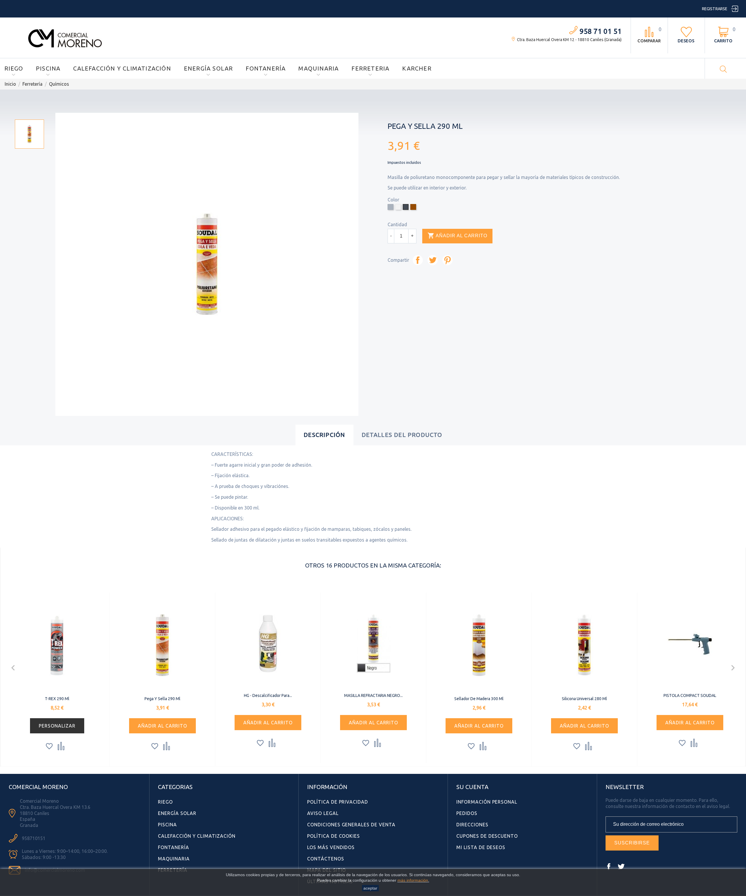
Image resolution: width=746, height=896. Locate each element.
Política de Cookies (333, 836)
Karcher (416, 68)
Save (447, 260)
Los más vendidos (331, 847)
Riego (13, 68)
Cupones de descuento (487, 836)
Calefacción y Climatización (122, 68)
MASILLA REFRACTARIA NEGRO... (373, 695)
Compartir (418, 260)
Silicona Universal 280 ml (584, 698)
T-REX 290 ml (57, 698)
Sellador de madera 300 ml (479, 698)
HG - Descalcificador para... (268, 695)
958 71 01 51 (601, 31)
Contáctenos (325, 858)
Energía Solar (208, 68)
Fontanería (266, 68)
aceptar (370, 888)
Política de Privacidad (337, 801)
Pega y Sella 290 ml (162, 698)
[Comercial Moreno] (65, 37)
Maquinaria (318, 68)
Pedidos (466, 813)
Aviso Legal (323, 813)
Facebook (608, 866)
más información (412, 880)
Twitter (621, 866)
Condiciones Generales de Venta (351, 824)
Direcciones (472, 824)
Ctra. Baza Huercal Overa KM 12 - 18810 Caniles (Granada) (569, 39)
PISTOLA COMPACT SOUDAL (690, 695)
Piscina (48, 68)
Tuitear (432, 260)
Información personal (486, 801)
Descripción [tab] (324, 434)
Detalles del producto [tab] (402, 434)
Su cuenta (472, 786)
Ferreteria (370, 68)
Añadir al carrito (457, 235)
